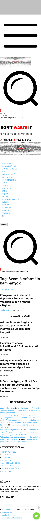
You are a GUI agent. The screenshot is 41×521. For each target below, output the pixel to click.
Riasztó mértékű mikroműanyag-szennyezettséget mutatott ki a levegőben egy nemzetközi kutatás (20, 432)
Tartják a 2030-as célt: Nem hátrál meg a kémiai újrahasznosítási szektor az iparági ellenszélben (20, 410)
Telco (2, 425)
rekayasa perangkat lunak (10, 430)
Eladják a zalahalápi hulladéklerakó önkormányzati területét (19, 346)
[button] (20, 267)
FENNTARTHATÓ (6, 289)
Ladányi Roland (6, 310)
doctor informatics (7, 408)
